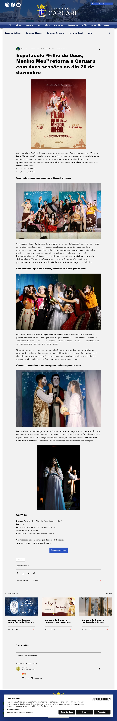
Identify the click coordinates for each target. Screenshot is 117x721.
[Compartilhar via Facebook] (17, 573)
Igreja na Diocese (34, 33)
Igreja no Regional (55, 33)
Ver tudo (109, 593)
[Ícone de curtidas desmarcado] (23, 678)
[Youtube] (18, 5)
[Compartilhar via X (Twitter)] (23, 573)
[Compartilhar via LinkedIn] (28, 573)
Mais (90, 33)
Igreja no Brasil (76, 33)
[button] (29, 25)
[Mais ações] (99, 48)
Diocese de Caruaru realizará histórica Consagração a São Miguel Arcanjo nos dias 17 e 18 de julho (95, 621)
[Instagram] (7, 5)
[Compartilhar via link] (34, 573)
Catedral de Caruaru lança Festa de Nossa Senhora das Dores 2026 (21, 621)
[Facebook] (13, 5)
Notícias (20, 560)
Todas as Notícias (13, 33)
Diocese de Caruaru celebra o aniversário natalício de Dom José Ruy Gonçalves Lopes (57, 621)
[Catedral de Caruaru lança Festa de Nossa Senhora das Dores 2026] (21, 606)
